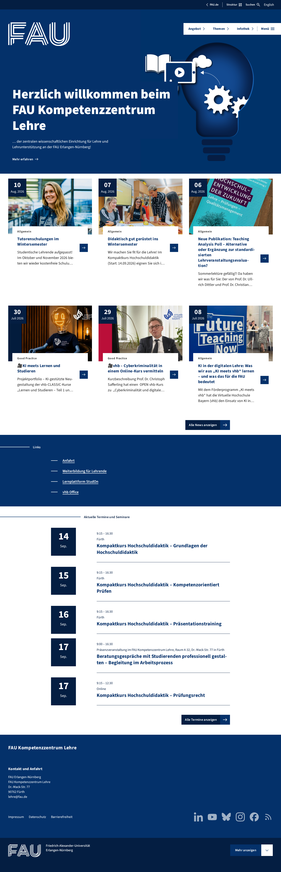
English (269, 4)
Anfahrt (69, 460)
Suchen (250, 5)
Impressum (16, 817)
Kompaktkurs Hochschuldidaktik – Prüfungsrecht (151, 695)
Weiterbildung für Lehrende (85, 471)
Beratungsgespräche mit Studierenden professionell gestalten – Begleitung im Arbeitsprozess (162, 659)
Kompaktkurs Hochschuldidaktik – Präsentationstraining (159, 623)
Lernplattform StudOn (80, 481)
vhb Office (71, 492)
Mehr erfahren (22, 159)
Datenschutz (37, 817)
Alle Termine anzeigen (201, 719)
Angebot (194, 29)
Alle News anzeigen (203, 425)
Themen (219, 29)
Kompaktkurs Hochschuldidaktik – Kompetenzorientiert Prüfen (158, 588)
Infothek (243, 29)
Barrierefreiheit (61, 817)
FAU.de (214, 5)
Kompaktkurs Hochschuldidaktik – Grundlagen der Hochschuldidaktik (152, 549)
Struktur (231, 5)
